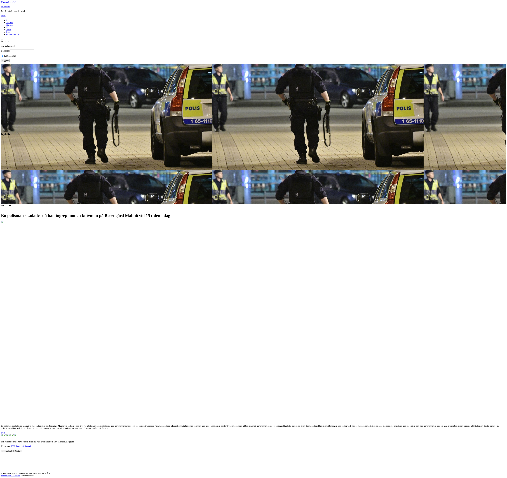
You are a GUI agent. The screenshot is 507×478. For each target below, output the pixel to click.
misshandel (26, 446)
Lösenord (5, 51)
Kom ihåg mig (10, 56)
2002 (13, 446)
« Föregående (7, 451)
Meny (3, 16)
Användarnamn (7, 46)
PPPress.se (5, 7)
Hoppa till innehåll (9, 2)
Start (8, 20)
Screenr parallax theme (10, 476)
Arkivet (9, 22)
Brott (18, 446)
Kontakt (9, 27)
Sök (8, 32)
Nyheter (9, 25)
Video (8, 30)
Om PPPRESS (12, 34)
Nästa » (18, 451)
